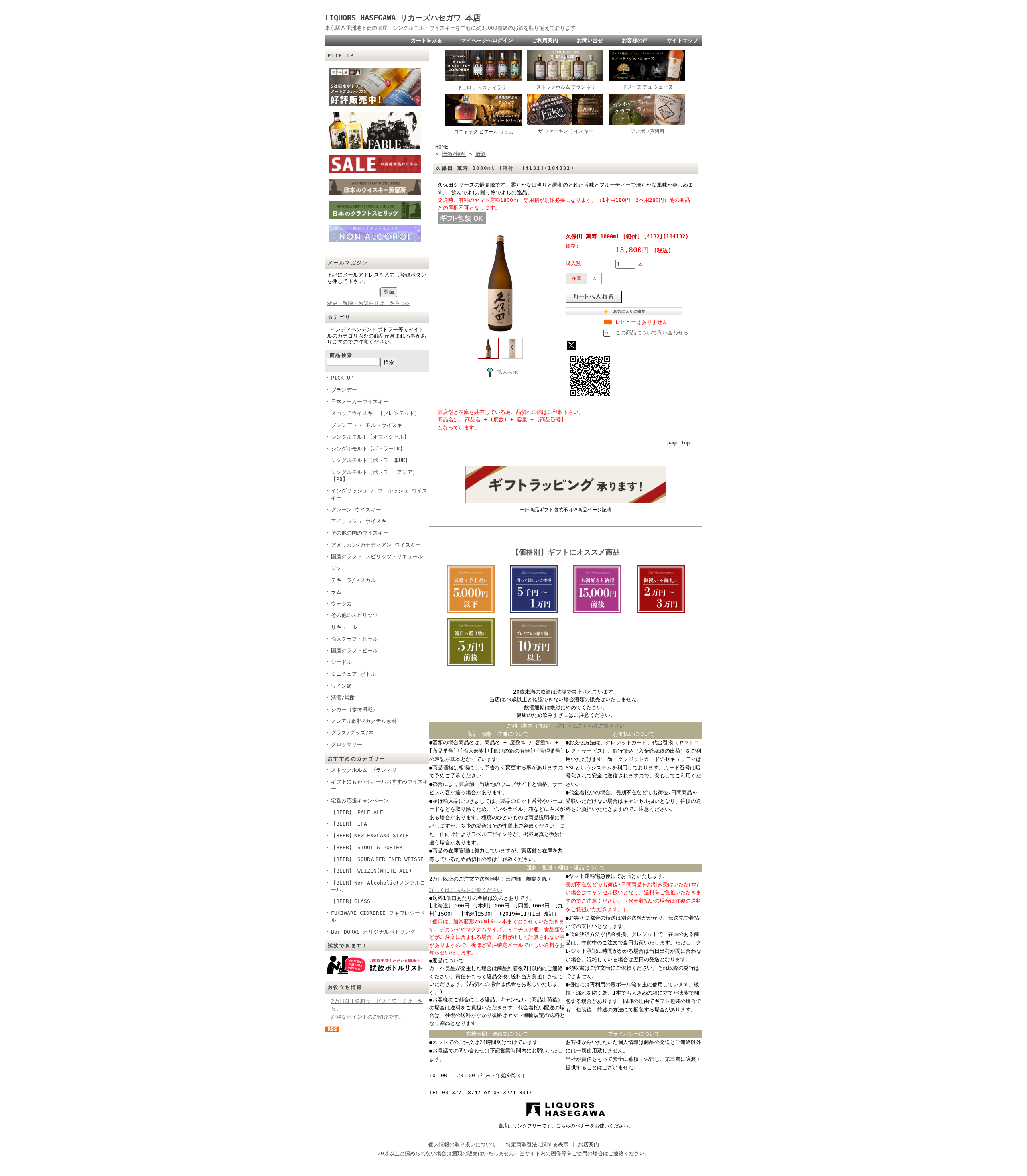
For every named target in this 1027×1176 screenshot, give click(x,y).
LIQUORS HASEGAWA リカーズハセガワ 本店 (406, 17)
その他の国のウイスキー (359, 533)
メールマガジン (348, 263)
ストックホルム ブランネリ (364, 770)
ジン (336, 568)
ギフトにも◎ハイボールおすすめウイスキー (379, 785)
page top (678, 443)
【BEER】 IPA (349, 824)
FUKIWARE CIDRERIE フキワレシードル (378, 916)
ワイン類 (341, 686)
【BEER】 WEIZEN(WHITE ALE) (371, 871)
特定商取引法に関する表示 (537, 1144)
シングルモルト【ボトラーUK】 (368, 449)
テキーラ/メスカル (353, 580)
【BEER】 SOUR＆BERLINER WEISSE (377, 859)
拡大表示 (507, 372)
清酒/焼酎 (343, 697)
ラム (336, 592)
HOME (441, 147)
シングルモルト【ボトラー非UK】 (370, 460)
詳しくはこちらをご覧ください (465, 890)
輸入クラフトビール (354, 639)
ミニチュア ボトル (353, 674)
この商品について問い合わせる (651, 333)
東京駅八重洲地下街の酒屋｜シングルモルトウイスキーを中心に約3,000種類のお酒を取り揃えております (450, 28)
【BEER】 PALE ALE (357, 812)
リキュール (344, 627)
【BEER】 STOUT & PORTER (366, 847)
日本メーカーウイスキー (359, 402)
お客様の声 (635, 40)
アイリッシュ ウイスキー (361, 521)
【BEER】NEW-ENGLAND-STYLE (370, 835)
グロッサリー (346, 744)
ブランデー (344, 390)
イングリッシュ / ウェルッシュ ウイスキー (379, 494)
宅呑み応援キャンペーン (359, 801)
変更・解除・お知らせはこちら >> (368, 303)
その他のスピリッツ (354, 615)
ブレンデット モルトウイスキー (369, 425)
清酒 (480, 154)
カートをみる (426, 40)
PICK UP (342, 378)
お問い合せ (590, 40)
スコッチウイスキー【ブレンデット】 (375, 413)
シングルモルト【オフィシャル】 (370, 437)
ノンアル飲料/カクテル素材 (364, 721)
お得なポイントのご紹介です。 (367, 1017)
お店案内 (588, 1144)
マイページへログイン (487, 40)
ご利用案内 (545, 40)
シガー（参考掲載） (354, 709)
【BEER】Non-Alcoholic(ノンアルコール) (378, 886)
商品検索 (341, 355)
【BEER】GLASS (350, 901)
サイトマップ (682, 40)
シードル (341, 662)
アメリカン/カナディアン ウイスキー (376, 545)
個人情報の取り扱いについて (462, 1144)
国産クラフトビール (354, 650)
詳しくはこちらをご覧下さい (591, 726)
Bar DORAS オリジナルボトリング (373, 932)
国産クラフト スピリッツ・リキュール (377, 556)
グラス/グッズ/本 (352, 733)
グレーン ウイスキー (356, 510)
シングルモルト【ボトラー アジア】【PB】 (374, 475)
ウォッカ (341, 603)
